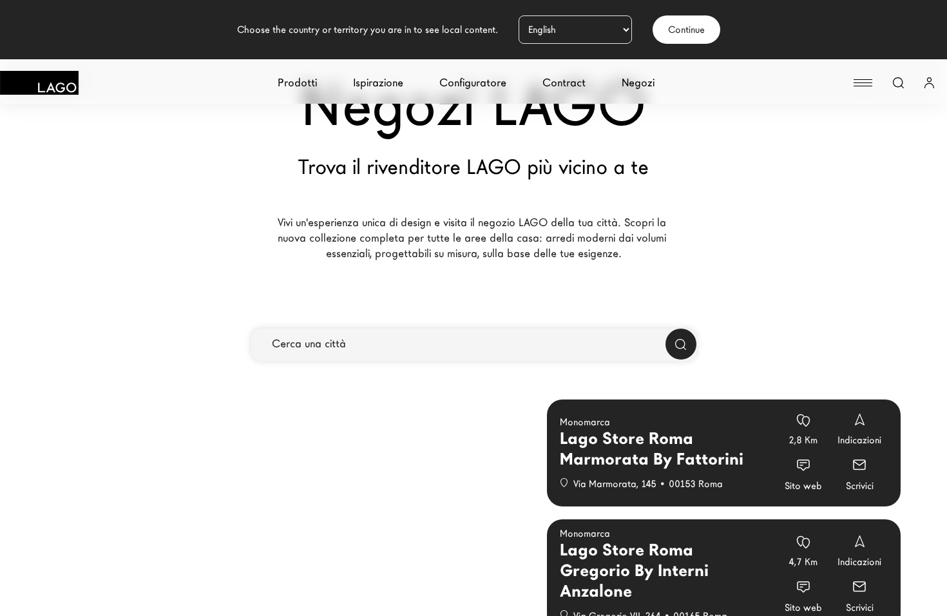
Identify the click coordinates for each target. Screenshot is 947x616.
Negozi (638, 82)
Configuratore (472, 82)
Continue (686, 29)
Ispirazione (378, 82)
